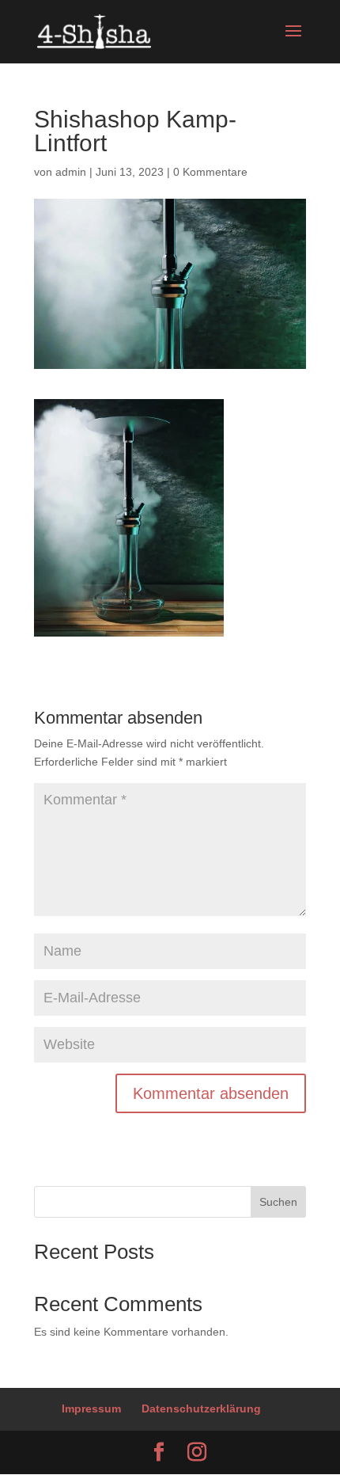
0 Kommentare (210, 171)
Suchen (278, 1202)
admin (70, 171)
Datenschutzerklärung (201, 1408)
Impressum (91, 1408)
